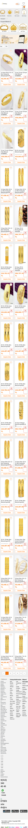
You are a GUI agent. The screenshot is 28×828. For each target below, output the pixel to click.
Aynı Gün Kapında (18, 707)
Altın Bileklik (11, 682)
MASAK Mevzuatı (24, 714)
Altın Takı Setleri (12, 711)
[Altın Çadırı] (23, 27)
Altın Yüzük (11, 698)
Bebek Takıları (11, 714)
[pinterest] (2, 764)
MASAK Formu (24, 711)
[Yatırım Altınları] (13, 27)
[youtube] (2, 767)
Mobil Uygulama (18, 700)
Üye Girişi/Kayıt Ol (18, 683)
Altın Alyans (11, 707)
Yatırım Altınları (12, 685)
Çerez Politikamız (24, 697)
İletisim (24, 683)
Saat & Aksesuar (12, 718)
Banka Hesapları (24, 688)
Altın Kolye (11, 693)
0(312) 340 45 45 (4, 783)
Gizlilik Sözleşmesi (18, 691)
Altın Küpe (12, 701)
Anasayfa (3, 18)
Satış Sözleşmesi (18, 696)
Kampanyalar (18, 693)
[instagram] (2, 758)
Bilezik (11, 695)
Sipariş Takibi (17, 710)
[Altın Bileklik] (4, 27)
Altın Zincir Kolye (12, 704)
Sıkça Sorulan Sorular (24, 693)
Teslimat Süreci (18, 703)
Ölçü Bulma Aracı (23, 707)
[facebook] (2, 756)
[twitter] (2, 761)
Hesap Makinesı (24, 700)
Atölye (23, 703)
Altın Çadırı (11, 689)
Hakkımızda (24, 685)
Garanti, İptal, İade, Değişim (18, 715)
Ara (17, 4)
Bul (6, 46)
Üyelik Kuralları (18, 687)
